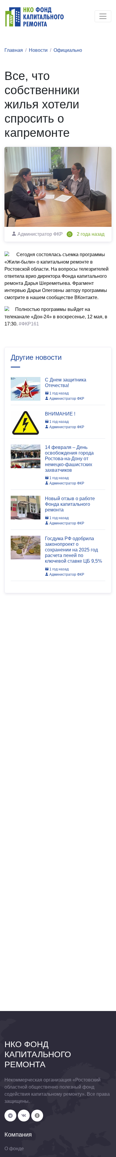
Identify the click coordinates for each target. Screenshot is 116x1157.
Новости (38, 50)
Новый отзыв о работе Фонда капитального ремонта (70, 504)
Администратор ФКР (66, 399)
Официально (68, 50)
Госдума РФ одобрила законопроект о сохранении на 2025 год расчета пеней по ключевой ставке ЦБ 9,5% (73, 550)
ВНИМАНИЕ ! (60, 413)
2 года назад (90, 234)
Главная (13, 50)
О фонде (14, 1148)
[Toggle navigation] (103, 16)
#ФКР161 (29, 323)
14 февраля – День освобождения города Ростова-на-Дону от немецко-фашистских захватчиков (69, 459)
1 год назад (58, 393)
